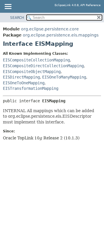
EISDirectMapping (21, 77)
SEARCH (17, 18)
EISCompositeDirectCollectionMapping (43, 65)
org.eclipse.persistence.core (50, 29)
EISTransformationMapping (30, 88)
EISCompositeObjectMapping (32, 71)
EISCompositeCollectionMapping (36, 60)
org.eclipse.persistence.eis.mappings (61, 35)
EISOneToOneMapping (23, 83)
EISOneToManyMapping (64, 77)
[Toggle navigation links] (8, 7)
